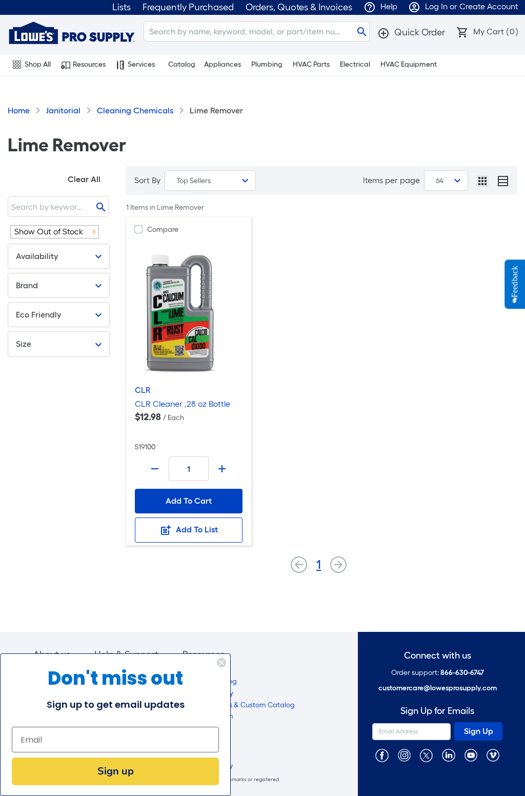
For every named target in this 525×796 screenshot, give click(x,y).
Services (141, 64)
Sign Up (478, 731)
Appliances (222, 64)
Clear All (84, 179)
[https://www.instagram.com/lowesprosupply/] (404, 754)
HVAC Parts (311, 64)
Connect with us (437, 655)
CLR (143, 390)
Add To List (196, 529)
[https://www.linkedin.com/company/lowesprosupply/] (448, 754)
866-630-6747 (462, 672)
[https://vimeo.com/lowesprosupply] (493, 754)
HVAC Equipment (408, 64)
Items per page (391, 180)
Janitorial (63, 110)
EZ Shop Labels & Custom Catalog (239, 705)
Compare (162, 229)
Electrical (355, 64)
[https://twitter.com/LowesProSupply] (426, 754)
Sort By (147, 180)
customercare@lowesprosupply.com (437, 688)
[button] (411, 32)
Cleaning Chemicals (135, 110)
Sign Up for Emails (437, 711)
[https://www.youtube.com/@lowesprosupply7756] (471, 754)
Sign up (115, 771)
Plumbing (266, 64)
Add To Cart (189, 501)
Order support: (437, 672)
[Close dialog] (221, 663)
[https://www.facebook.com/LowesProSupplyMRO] (382, 754)
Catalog (181, 64)
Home (19, 110)
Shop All (38, 64)
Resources (89, 64)
